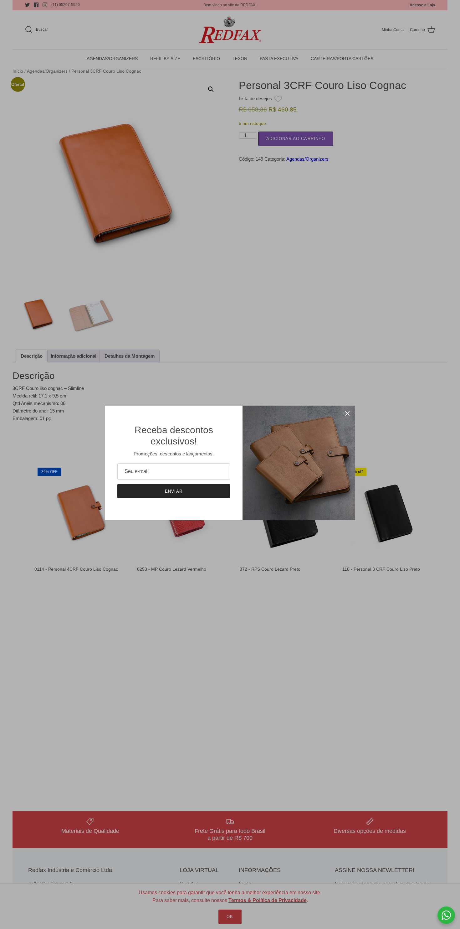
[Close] (347, 413)
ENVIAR (173, 491)
